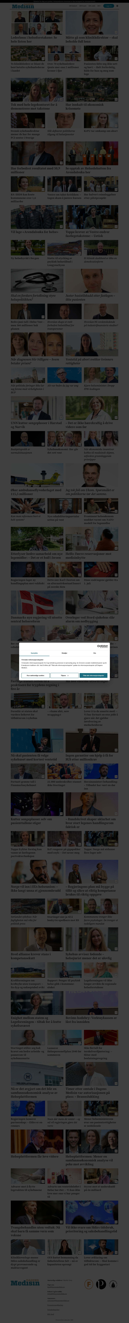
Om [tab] (94, 653)
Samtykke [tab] (34, 653)
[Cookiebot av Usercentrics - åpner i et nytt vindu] (99, 646)
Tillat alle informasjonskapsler (93, 675)
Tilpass (63, 675)
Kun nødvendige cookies (35, 675)
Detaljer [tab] (64, 653)
